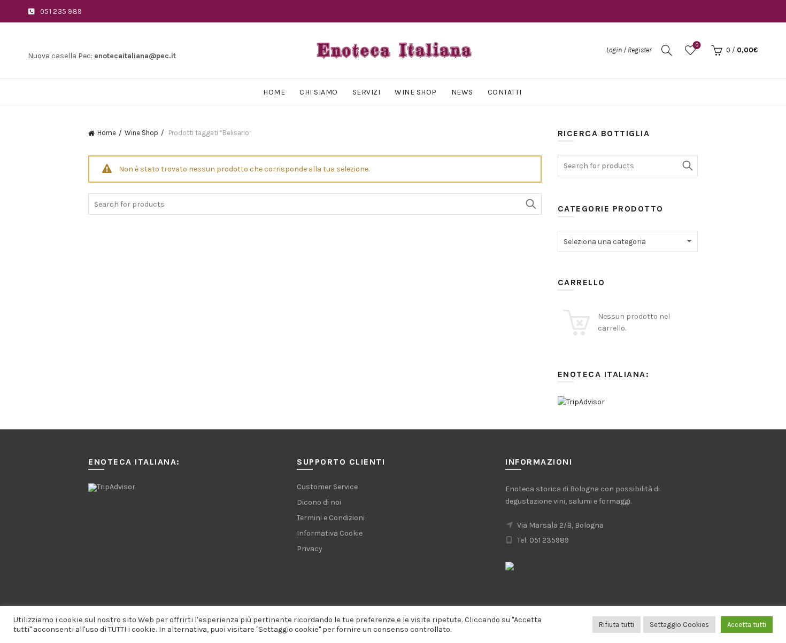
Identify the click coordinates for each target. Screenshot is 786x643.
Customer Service (327, 486)
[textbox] (628, 242)
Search (531, 204)
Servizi (366, 92)
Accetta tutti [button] (746, 625)
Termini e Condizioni (331, 517)
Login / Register (628, 50)
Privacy (309, 548)
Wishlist (697, 45)
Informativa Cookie (330, 533)
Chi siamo (318, 92)
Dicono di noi (319, 502)
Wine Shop (416, 92)
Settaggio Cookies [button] (679, 625)
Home (274, 92)
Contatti (505, 92)
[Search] (666, 50)
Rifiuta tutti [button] (616, 625)
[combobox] (628, 241)
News (462, 92)
